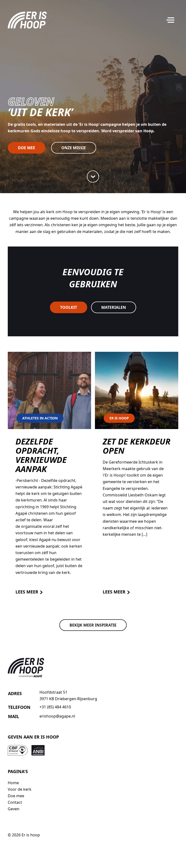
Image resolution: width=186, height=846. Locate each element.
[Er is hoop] (27, 20)
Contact (15, 802)
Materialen (113, 307)
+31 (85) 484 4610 (55, 707)
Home (13, 782)
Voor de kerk (19, 789)
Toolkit (68, 307)
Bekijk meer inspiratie (93, 625)
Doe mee (26, 147)
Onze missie (73, 147)
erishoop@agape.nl (57, 716)
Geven (13, 808)
